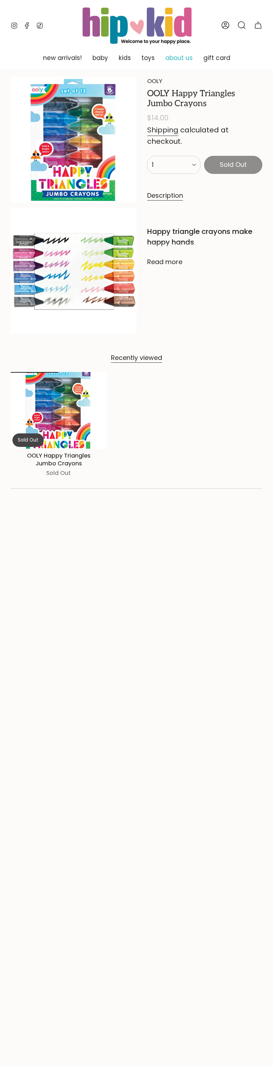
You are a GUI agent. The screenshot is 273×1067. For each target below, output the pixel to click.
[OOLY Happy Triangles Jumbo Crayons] (58, 410)
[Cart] (258, 25)
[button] (62, 58)
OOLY (154, 81)
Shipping (162, 130)
